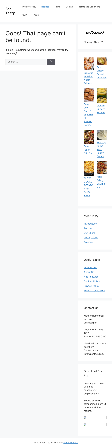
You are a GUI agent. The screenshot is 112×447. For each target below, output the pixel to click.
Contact (69, 6)
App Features (91, 276)
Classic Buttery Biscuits (101, 109)
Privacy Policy (29, 6)
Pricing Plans (91, 237)
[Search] (51, 62)
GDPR (25, 15)
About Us (89, 272)
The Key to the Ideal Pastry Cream (101, 149)
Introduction (90, 223)
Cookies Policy (92, 281)
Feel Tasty (10, 11)
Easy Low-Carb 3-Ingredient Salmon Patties (88, 114)
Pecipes (88, 228)
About (36, 15)
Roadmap (89, 242)
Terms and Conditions (89, 6)
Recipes (45, 6)
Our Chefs (89, 233)
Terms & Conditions (94, 290)
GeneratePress (71, 442)
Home (57, 6)
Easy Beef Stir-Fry (88, 150)
